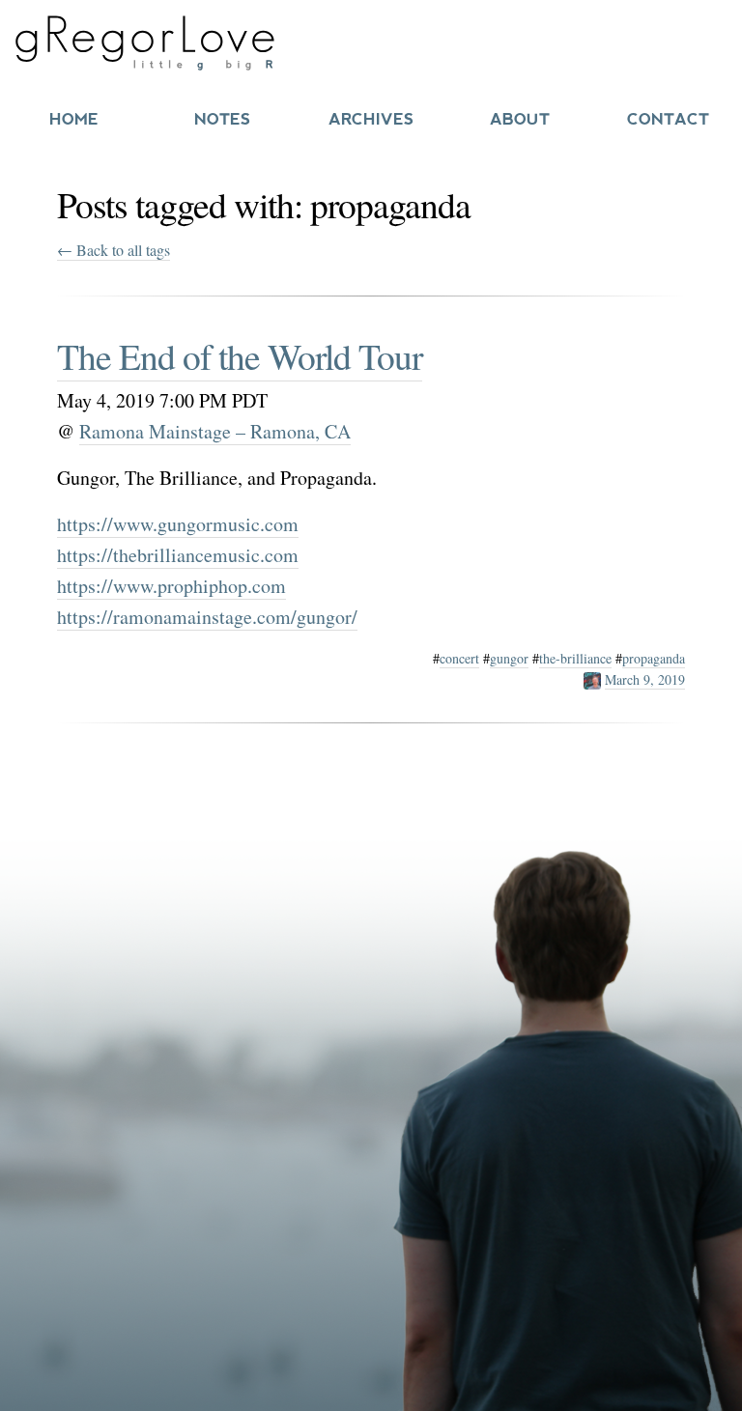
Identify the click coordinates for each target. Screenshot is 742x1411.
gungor (509, 658)
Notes (222, 119)
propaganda (653, 658)
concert (459, 658)
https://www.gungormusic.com (178, 524)
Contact (668, 119)
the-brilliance (575, 658)
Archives (371, 119)
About (520, 119)
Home (74, 119)
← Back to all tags (113, 250)
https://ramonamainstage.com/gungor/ (207, 617)
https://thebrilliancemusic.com (178, 555)
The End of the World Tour (239, 356)
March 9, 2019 (645, 679)
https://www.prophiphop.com (171, 586)
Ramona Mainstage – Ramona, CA (215, 431)
